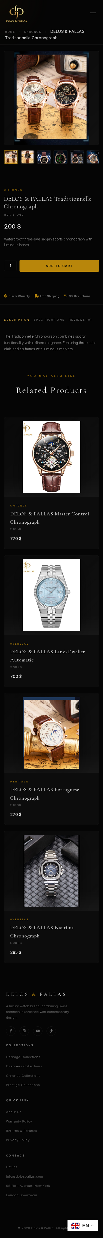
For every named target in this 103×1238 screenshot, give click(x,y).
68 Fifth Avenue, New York (28, 1186)
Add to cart (59, 266)
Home (10, 32)
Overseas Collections (24, 1066)
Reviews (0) (80, 319)
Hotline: (12, 1167)
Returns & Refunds (21, 1131)
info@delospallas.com (24, 1176)
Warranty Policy (19, 1121)
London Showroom (21, 1195)
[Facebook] (11, 1031)
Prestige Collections (23, 1085)
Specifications (49, 319)
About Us (13, 1112)
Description (17, 319)
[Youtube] (37, 1031)
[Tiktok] (51, 1031)
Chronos (33, 32)
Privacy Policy (18, 1140)
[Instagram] (24, 1031)
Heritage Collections (23, 1057)
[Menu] (93, 13)
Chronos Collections (23, 1076)
